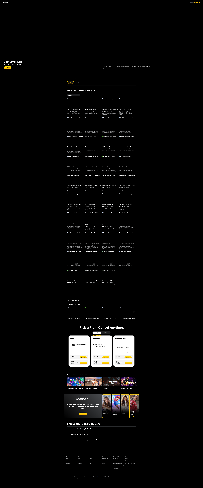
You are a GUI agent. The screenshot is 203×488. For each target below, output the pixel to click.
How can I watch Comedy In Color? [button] (80, 429)
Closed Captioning (128, 456)
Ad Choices (94, 476)
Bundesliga (80, 463)
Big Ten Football (81, 461)
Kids (67, 460)
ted (102, 465)
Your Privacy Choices (103, 476)
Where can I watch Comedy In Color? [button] (80, 434)
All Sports (79, 466)
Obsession (115, 460)
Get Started (197, 2)
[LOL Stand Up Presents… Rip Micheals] (110, 312)
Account (126, 458)
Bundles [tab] (105, 332)
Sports (67, 461)
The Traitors (104, 460)
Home (68, 78)
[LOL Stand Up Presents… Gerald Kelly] (128, 312)
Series (73, 78)
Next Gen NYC (115, 458)
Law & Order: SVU (116, 468)
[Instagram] (134, 476)
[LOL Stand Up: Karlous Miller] (93, 312)
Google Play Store (128, 461)
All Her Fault (104, 461)
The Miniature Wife (105, 458)
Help (109, 476)
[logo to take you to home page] (5, 2)
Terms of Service (70, 476)
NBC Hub (91, 463)
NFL (79, 460)
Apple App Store (128, 460)
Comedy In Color (80, 78)
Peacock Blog (68, 466)
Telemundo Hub (92, 466)
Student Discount (128, 465)
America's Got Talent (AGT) (118, 461)
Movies (67, 456)
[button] (75, 381)
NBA (79, 456)
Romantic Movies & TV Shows (95, 465)
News (67, 458)
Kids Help (113, 476)
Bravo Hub (91, 461)
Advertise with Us (70, 478)
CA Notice (89, 476)
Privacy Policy (77, 476)
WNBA (79, 458)
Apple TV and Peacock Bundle (130, 463)
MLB (79, 465)
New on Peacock (92, 456)
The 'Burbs (103, 463)
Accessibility (83, 476)
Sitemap (67, 465)
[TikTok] (129, 476)
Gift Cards (126, 466)
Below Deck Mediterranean (117, 463)
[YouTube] (132, 476)
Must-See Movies (93, 460)
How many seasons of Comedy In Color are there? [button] (84, 440)
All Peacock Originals (105, 466)
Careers (117, 476)
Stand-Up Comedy (7, 64)
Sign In (191, 2)
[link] (75, 295)
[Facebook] (126, 476)
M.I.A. (102, 456)
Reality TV (91, 458)
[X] (126, 479)
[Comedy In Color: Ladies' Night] (76, 312)
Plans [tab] (97, 332)
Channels (68, 463)
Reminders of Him (116, 456)
